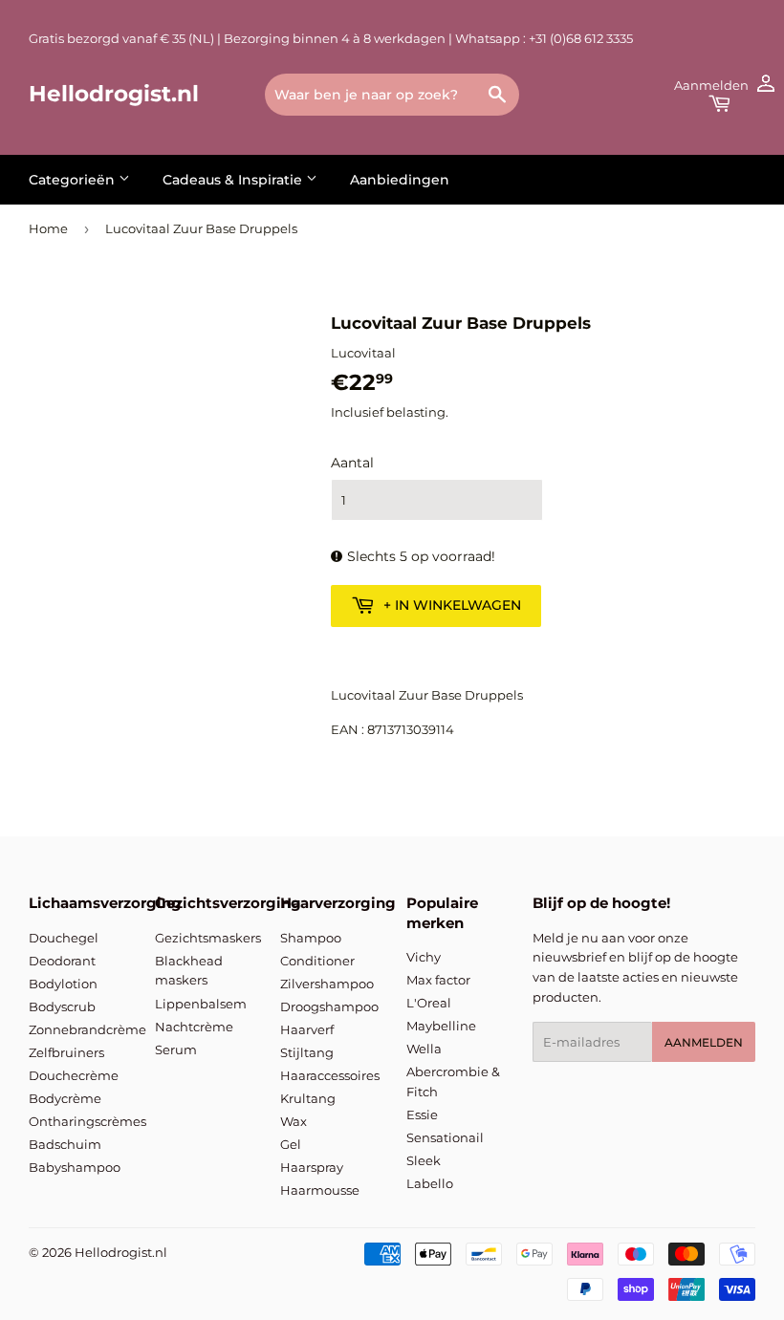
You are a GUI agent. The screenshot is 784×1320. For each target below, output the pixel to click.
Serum (176, 1049)
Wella (424, 1048)
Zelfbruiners (66, 1052)
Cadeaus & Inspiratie (234, 179)
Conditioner (317, 960)
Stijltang (307, 1052)
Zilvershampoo (327, 983)
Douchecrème (74, 1075)
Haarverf (307, 1029)
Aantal (352, 462)
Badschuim (65, 1144)
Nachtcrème (194, 1026)
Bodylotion (63, 983)
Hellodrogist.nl (114, 93)
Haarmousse (319, 1190)
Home (48, 228)
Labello (429, 1183)
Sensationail (445, 1137)
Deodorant (62, 960)
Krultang (308, 1098)
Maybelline (441, 1025)
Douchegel (63, 937)
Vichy (423, 956)
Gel (290, 1144)
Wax (293, 1121)
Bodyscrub (62, 1006)
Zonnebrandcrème (87, 1029)
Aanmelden (703, 1042)
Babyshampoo (74, 1167)
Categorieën (74, 179)
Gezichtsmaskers (208, 937)
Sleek (423, 1160)
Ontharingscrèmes (87, 1121)
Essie (422, 1114)
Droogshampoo (329, 1006)
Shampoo (310, 937)
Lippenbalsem (201, 1003)
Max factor (438, 979)
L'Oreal (428, 1002)
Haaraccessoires (330, 1075)
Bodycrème (65, 1098)
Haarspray (311, 1167)
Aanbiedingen (399, 179)
